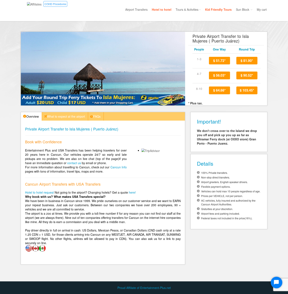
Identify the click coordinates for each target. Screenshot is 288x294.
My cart (262, 9)
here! (132, 192)
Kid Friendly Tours (218, 9)
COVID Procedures (55, 4)
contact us (74, 163)
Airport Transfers (136, 9)
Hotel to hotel (161, 9)
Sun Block (243, 9)
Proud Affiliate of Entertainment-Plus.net (144, 288)
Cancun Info (118, 167)
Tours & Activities (187, 9)
